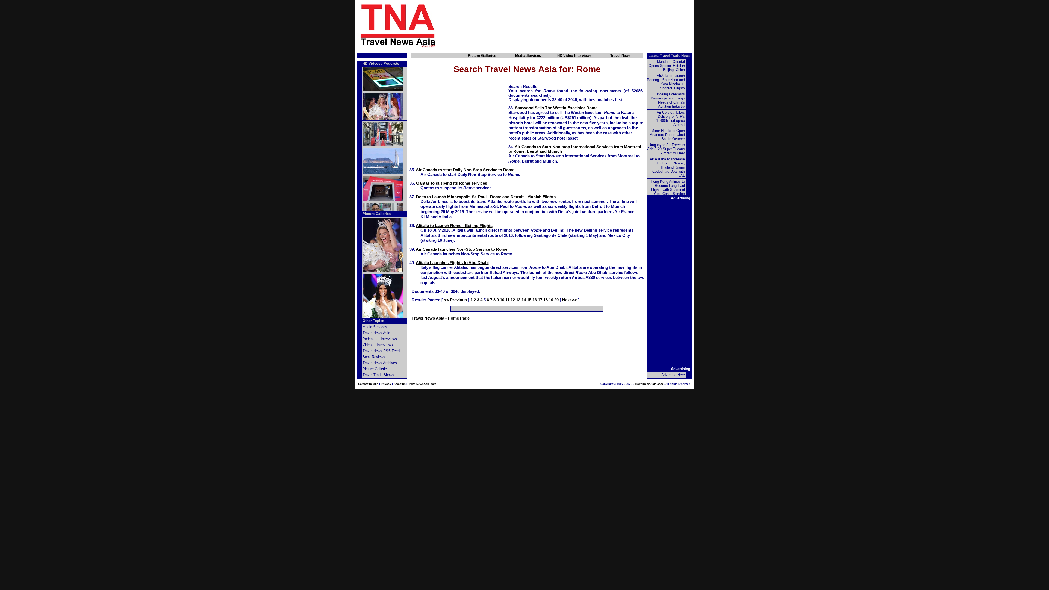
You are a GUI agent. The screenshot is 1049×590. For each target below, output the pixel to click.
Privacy (386, 383)
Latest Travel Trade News (669, 56)
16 (534, 300)
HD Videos (371, 63)
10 (502, 300)
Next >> (569, 300)
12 (513, 300)
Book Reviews (374, 357)
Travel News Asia (376, 333)
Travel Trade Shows (378, 375)
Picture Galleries (482, 56)
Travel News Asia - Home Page (441, 318)
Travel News (620, 56)
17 (540, 300)
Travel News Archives (380, 363)
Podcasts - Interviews (380, 339)
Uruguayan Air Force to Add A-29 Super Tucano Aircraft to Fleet (666, 149)
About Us (400, 383)
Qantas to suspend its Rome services (451, 183)
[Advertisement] (574, 25)
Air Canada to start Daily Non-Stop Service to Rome (465, 170)
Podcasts (391, 63)
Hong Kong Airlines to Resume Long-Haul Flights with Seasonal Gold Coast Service (668, 187)
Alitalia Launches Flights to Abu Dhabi (452, 263)
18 (545, 300)
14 (523, 300)
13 (518, 300)
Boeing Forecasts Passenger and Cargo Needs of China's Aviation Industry (668, 100)
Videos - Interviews (378, 345)
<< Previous (455, 300)
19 (551, 300)
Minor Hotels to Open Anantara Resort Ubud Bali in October (667, 135)
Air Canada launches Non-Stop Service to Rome (461, 249)
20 (556, 300)
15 (529, 300)
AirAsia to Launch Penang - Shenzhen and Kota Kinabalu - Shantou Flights (666, 82)
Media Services (528, 56)
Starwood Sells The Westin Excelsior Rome (556, 108)
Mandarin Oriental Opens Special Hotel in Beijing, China (667, 66)
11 (507, 300)
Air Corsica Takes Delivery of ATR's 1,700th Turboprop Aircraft (670, 118)
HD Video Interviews (574, 56)
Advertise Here (673, 375)
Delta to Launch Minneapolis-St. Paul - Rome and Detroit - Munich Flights (486, 197)
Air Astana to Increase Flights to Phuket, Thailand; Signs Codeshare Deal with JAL (667, 167)
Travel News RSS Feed (381, 351)
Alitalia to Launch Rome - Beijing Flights (454, 225)
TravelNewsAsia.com (422, 383)
